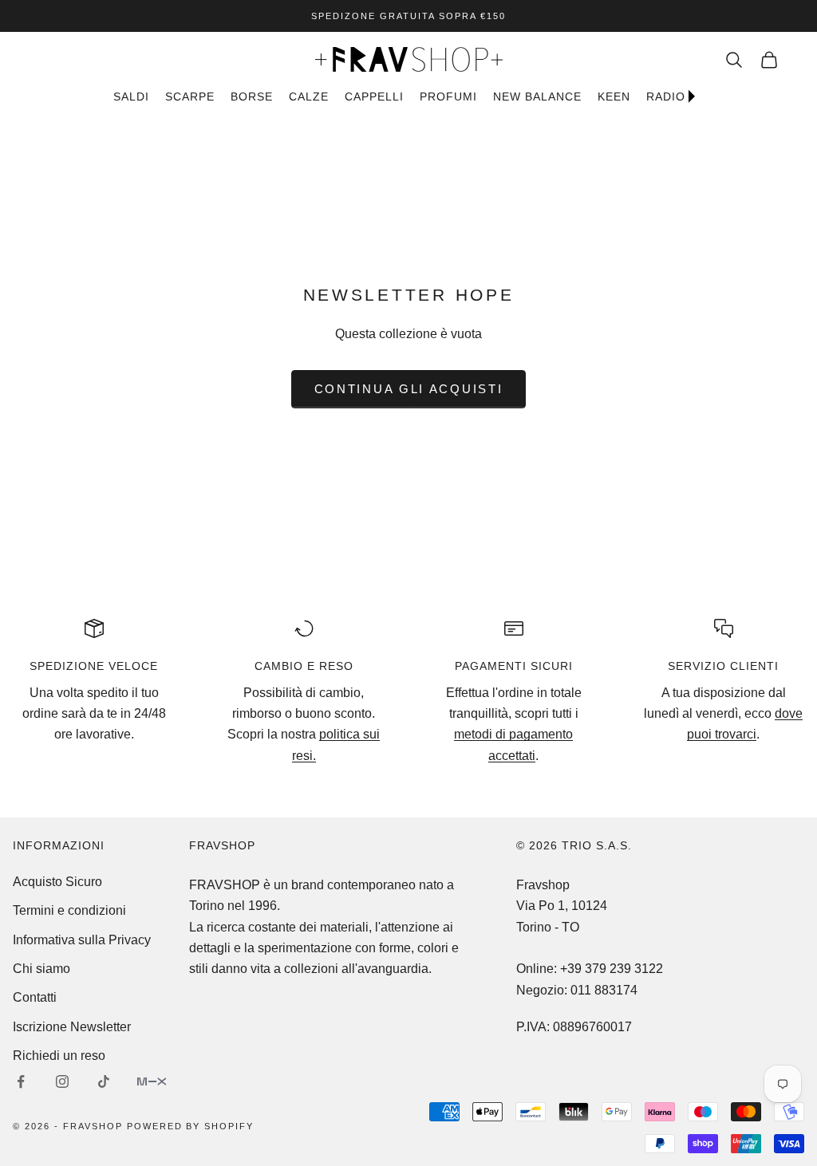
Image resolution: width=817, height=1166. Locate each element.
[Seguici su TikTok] (104, 1081)
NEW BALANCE (537, 96)
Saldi (131, 96)
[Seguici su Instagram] (62, 1081)
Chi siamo (41, 968)
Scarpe (190, 96)
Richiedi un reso (59, 1055)
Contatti (35, 997)
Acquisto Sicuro (57, 881)
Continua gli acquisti (408, 389)
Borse (252, 96)
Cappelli (374, 96)
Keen (614, 96)
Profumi (448, 96)
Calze (309, 96)
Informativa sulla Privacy (82, 940)
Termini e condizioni (69, 910)
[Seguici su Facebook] (21, 1081)
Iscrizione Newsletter (72, 1027)
